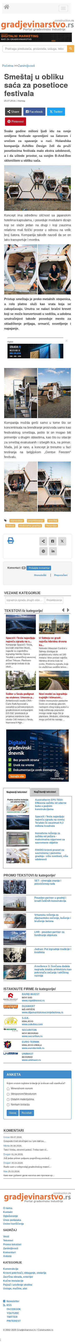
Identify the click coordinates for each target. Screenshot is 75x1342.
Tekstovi (8, 1240)
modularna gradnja (30, 525)
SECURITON (29, 1030)
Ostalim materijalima (22, 1099)
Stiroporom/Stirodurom (23, 1093)
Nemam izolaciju (20, 1104)
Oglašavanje (10, 1216)
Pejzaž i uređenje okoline (17, 1284)
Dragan (7, 1154)
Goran (6, 1137)
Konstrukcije (10, 1268)
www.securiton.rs (32, 1036)
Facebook (36, 111)
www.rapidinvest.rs (33, 1000)
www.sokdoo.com (32, 1024)
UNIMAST (27, 1053)
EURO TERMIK (30, 1041)
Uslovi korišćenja (13, 1223)
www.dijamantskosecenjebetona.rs (42, 1012)
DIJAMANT (28, 1006)
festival (10, 525)
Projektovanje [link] (54, 600)
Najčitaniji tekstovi (45, 791)
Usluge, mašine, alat (15, 1288)
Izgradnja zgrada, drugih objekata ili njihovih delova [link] (25, 600)
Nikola (6, 1145)
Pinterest (17, 121)
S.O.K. (25, 1018)
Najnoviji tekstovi (16, 792)
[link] (37, 25)
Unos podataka (12, 1220)
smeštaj (52, 520)
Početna (8, 65)
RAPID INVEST (30, 994)
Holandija (51, 525)
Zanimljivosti (26, 65)
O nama (7, 1208)
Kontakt (7, 1212)
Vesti (6, 1236)
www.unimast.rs (31, 1060)
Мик (5, 1171)
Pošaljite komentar (39, 568)
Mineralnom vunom (22, 1088)
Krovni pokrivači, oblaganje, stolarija (24, 1272)
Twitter (57, 111)
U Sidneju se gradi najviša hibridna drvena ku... (53, 642)
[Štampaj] (10, 540)
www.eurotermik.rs (33, 1048)
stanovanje (16, 520)
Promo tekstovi (12, 1244)
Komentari (14, 1130)
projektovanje (35, 520)
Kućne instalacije (13, 1280)
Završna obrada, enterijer (18, 1276)
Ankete (7, 1256)
